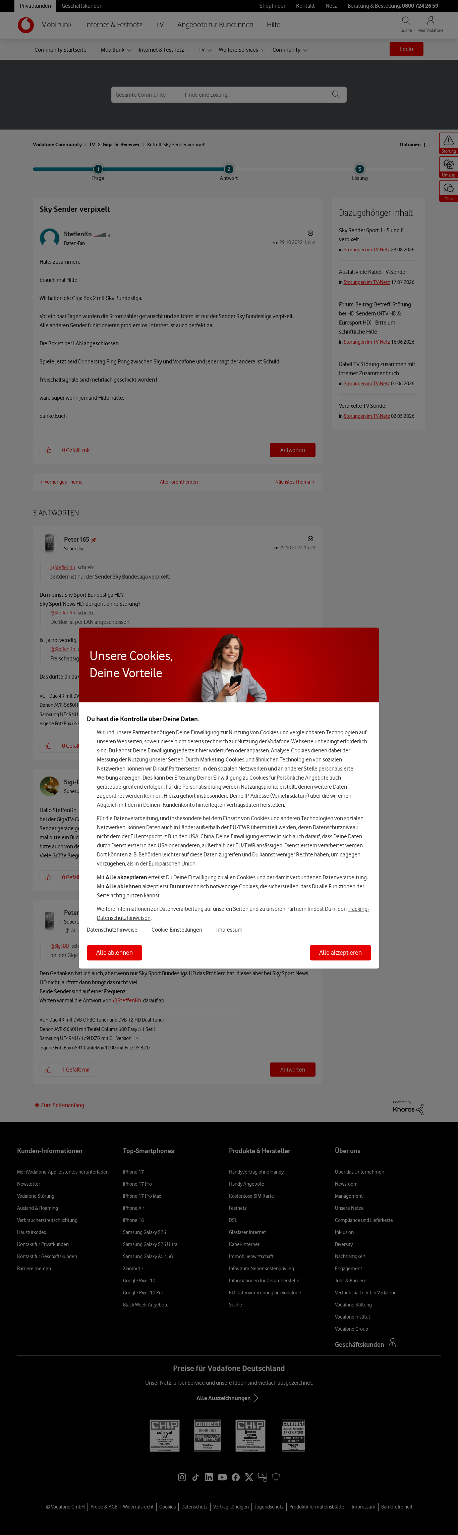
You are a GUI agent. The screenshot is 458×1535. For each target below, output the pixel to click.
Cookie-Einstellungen (177, 929)
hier (203, 750)
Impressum (229, 929)
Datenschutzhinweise (112, 929)
